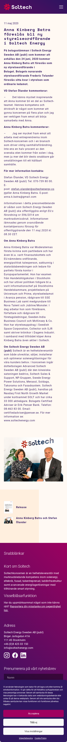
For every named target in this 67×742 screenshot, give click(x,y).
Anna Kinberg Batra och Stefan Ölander (36, 520)
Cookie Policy (41, 738)
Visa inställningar (33, 731)
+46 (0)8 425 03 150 (16, 644)
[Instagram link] (7, 655)
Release (21, 507)
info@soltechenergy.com (18, 647)
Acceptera (33, 713)
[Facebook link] (15, 655)
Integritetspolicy (26, 738)
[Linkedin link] (23, 655)
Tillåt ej (33, 722)
